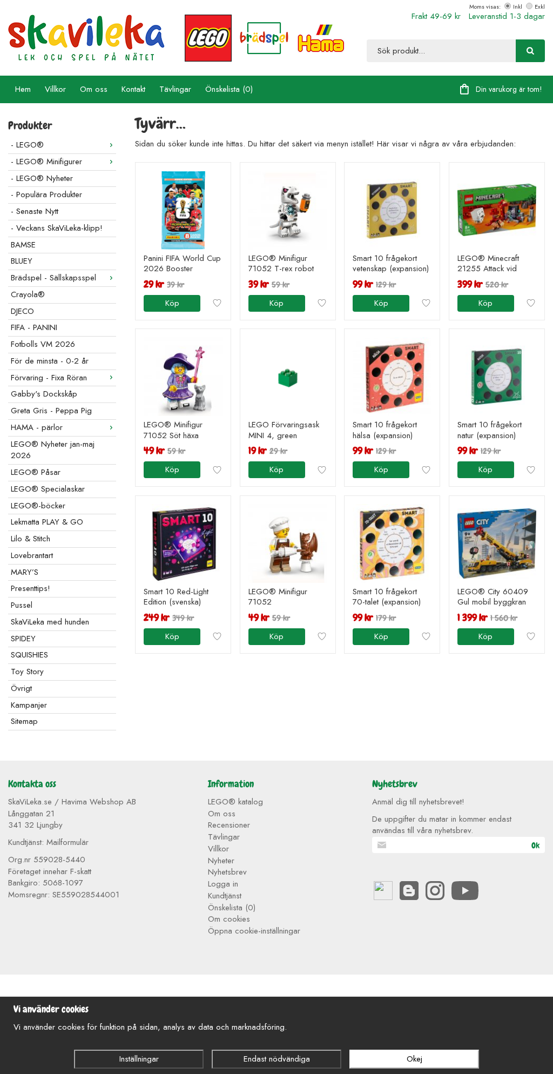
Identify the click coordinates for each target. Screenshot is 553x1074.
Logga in (223, 884)
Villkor (55, 89)
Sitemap (24, 721)
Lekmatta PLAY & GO (47, 522)
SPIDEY (23, 639)
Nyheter (221, 861)
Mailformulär (67, 842)
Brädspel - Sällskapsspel (53, 278)
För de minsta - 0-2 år (50, 361)
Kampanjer (29, 705)
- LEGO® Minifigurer (46, 161)
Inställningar (139, 1059)
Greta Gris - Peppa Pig (51, 411)
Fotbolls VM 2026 (43, 344)
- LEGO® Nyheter (42, 178)
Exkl (540, 6)
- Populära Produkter (46, 194)
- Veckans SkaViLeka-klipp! (57, 228)
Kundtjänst (224, 896)
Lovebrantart (32, 555)
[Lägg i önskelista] (217, 303)
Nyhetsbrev (227, 872)
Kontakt (133, 89)
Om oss (93, 89)
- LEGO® (27, 145)
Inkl (517, 6)
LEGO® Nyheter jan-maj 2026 (53, 450)
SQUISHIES (29, 655)
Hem (23, 89)
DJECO (22, 311)
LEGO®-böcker (38, 506)
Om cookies (229, 919)
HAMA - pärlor (37, 427)
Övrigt (21, 688)
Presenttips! (30, 588)
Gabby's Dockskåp (44, 394)
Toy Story (27, 671)
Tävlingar (175, 89)
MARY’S (24, 572)
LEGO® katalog (235, 802)
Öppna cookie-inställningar (254, 931)
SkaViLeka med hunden (50, 622)
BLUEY (21, 261)
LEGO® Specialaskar (48, 489)
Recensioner (229, 825)
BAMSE (23, 245)
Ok (535, 845)
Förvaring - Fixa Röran (49, 378)
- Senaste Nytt (34, 211)
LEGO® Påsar (35, 472)
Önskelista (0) (229, 89)
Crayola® (28, 294)
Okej (414, 1059)
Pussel (21, 605)
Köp (172, 303)
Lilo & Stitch (30, 539)
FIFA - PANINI (34, 327)
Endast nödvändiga (277, 1059)
